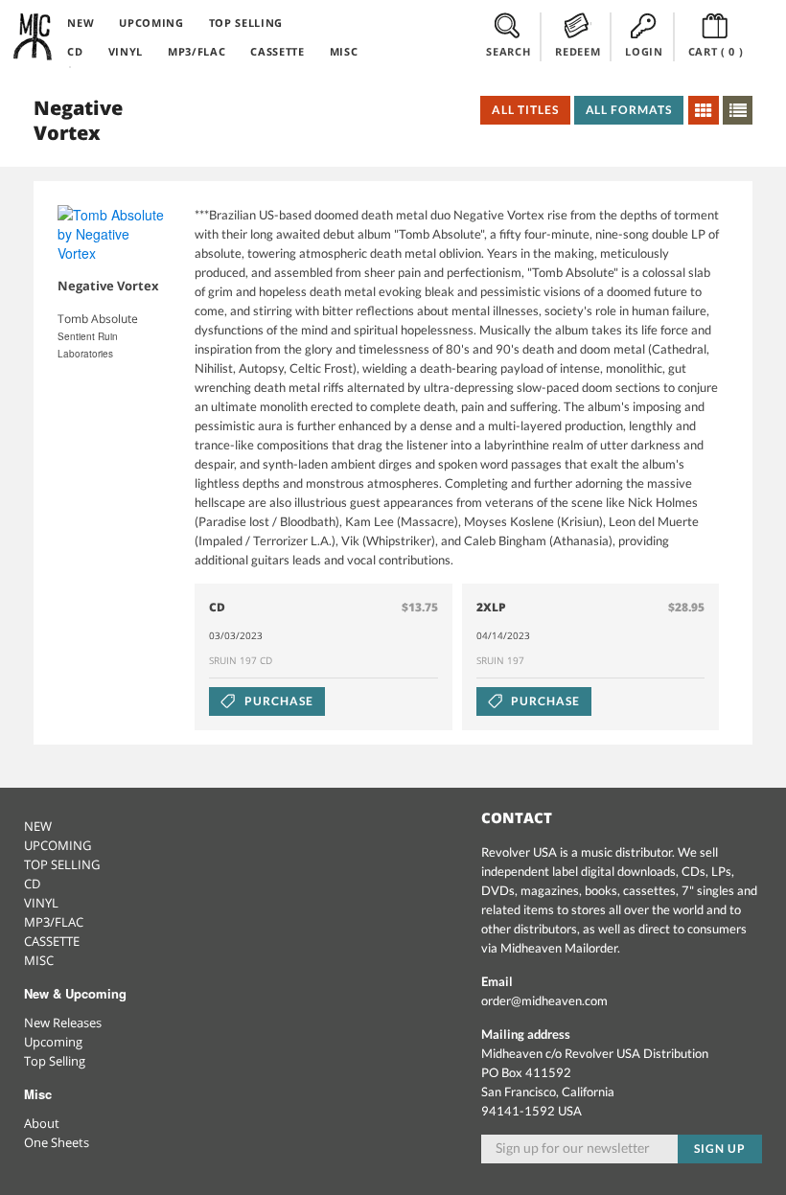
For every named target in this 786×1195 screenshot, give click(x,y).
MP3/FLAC (196, 51)
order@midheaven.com (544, 1000)
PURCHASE (277, 701)
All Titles (525, 110)
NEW (80, 22)
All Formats (629, 110)
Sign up (720, 1148)
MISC (344, 51)
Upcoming (53, 1041)
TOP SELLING (246, 22)
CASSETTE (277, 51)
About (41, 1123)
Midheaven (34, 36)
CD (74, 51)
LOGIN (643, 51)
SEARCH (508, 51)
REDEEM (577, 51)
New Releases (63, 1022)
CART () (716, 51)
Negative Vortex (108, 285)
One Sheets (56, 1142)
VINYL (125, 51)
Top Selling (54, 1060)
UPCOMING (151, 22)
